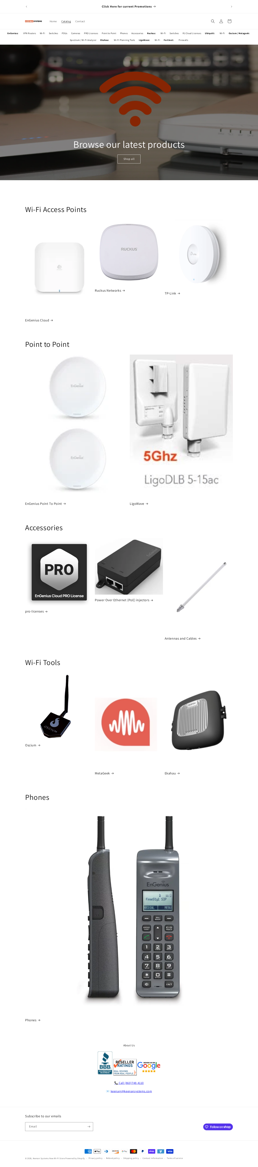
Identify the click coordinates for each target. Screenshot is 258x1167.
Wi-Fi (42, 33)
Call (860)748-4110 (131, 1083)
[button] (213, 21)
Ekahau (170, 773)
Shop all (128, 159)
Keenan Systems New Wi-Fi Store (49, 1158)
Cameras (75, 33)
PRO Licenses (91, 33)
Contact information (153, 1158)
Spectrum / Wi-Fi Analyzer (83, 40)
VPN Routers (29, 33)
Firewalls (183, 40)
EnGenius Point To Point (43, 503)
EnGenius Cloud (37, 320)
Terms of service (175, 1158)
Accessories (137, 33)
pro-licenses (34, 611)
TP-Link (170, 293)
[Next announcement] (231, 6)
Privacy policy (96, 1158)
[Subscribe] (89, 1126)
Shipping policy (131, 1158)
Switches (53, 33)
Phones (124, 33)
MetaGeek (102, 773)
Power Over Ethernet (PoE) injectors (122, 600)
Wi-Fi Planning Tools (124, 40)
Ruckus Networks (108, 290)
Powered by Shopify (75, 1158)
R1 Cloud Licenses (192, 33)
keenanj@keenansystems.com (131, 1091)
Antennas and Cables (181, 638)
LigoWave (137, 503)
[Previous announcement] (26, 6)
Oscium (30, 745)
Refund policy (113, 1158)
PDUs (64, 33)
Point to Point (109, 33)
